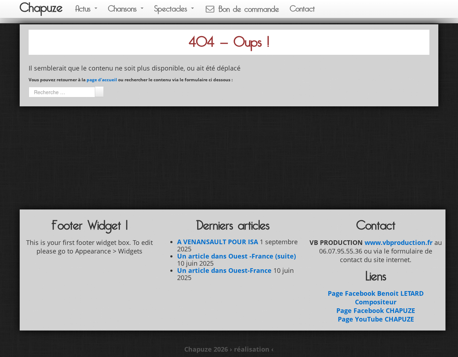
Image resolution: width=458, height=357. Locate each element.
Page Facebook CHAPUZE (375, 310)
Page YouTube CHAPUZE (376, 319)
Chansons (124, 9)
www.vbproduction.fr (399, 242)
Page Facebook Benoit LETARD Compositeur (376, 297)
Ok (99, 92)
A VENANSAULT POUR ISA (217, 241)
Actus (84, 9)
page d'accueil (102, 79)
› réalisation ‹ (252, 349)
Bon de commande (247, 9)
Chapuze (41, 8)
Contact (302, 9)
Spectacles (172, 9)
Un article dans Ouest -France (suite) (236, 256)
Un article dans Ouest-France (224, 270)
